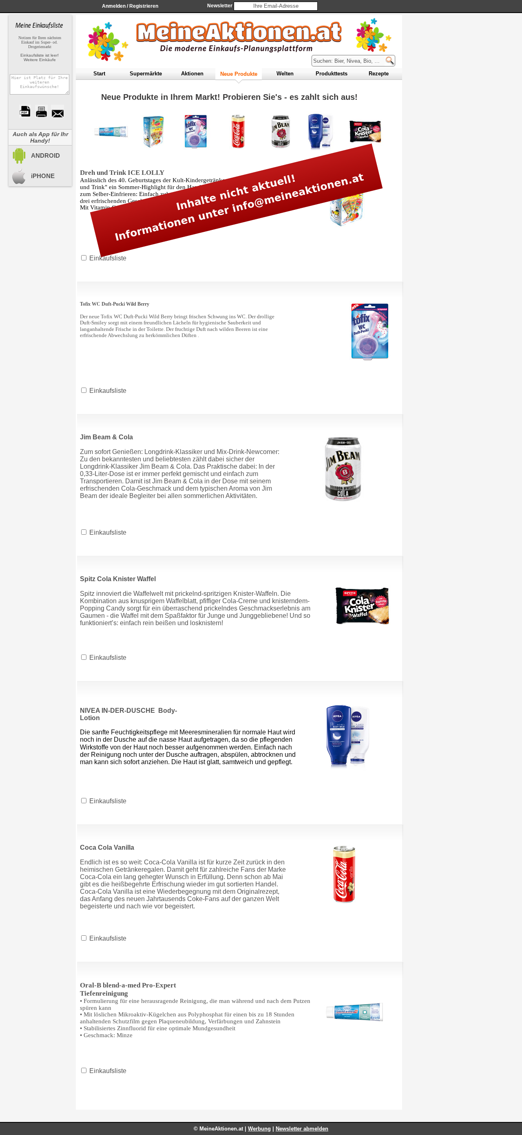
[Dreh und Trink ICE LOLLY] (153, 131)
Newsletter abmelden (302, 1129)
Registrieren (143, 6)
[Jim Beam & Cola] (280, 131)
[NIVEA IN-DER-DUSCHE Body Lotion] (323, 131)
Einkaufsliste (107, 390)
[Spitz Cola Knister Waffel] (365, 131)
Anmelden (114, 6)
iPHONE (43, 175)
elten (285, 74)
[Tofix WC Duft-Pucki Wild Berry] (195, 131)
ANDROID (45, 155)
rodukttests (331, 74)
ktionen (192, 74)
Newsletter (219, 6)
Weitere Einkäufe (40, 59)
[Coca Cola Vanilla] (238, 131)
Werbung (259, 1129)
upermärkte (146, 74)
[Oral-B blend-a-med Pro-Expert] (111, 131)
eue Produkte (238, 74)
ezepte (379, 74)
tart (99, 74)
